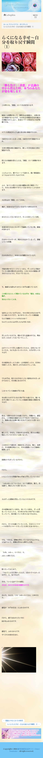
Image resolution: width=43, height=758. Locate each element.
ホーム (5, 24)
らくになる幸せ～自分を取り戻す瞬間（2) (23, 724)
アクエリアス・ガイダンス (18, 24)
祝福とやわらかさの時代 (13, 721)
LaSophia (10, 15)
